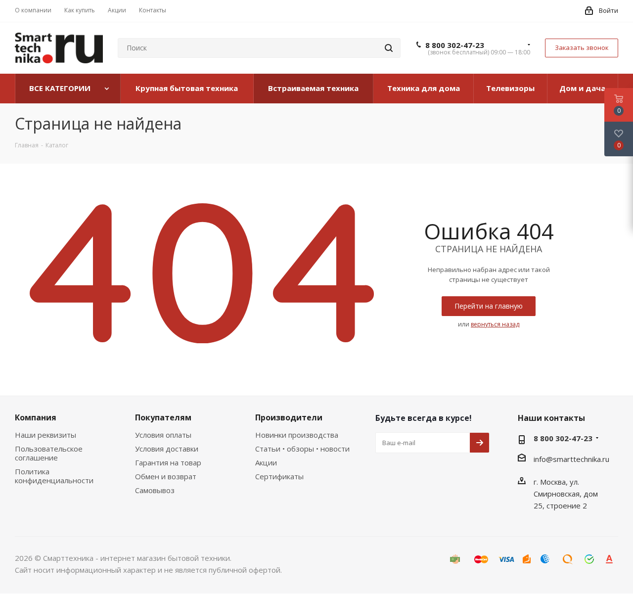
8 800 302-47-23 (454, 45)
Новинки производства (296, 435)
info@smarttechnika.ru (571, 459)
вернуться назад (495, 324)
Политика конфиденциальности (54, 475)
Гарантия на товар (168, 462)
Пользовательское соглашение (49, 453)
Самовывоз (155, 490)
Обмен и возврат (165, 476)
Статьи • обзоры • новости (302, 449)
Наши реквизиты (45, 435)
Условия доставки (166, 449)
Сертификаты (279, 476)
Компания (35, 417)
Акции (266, 462)
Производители (288, 417)
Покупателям (163, 417)
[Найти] (389, 48)
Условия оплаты (163, 435)
